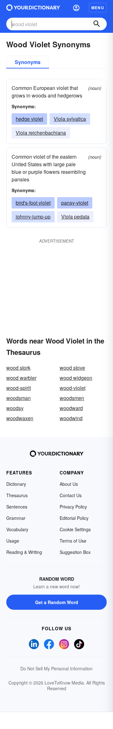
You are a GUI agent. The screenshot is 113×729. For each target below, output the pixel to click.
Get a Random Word (56, 602)
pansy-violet (74, 202)
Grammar (15, 518)
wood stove (72, 367)
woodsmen (72, 398)
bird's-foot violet (33, 202)
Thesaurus (17, 495)
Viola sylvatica (70, 118)
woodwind (71, 418)
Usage (12, 541)
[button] (76, 7)
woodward (71, 408)
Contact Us (71, 495)
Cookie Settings (75, 529)
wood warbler (21, 377)
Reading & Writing (24, 552)
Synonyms (27, 62)
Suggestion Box (75, 552)
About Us (69, 484)
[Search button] (96, 24)
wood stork (18, 367)
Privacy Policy (73, 506)
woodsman (18, 398)
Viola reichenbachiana (41, 132)
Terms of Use (73, 541)
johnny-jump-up (33, 216)
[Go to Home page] (33, 7)
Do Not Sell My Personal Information (56, 668)
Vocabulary (17, 529)
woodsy (15, 408)
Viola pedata (75, 216)
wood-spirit (18, 387)
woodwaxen (19, 418)
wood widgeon (76, 377)
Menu (97, 7)
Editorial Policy (74, 518)
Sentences (16, 506)
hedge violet (29, 118)
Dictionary (16, 484)
